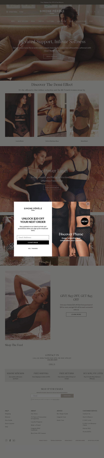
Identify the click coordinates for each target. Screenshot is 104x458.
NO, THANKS (33, 248)
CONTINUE (33, 242)
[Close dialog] (88, 204)
